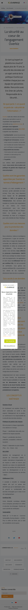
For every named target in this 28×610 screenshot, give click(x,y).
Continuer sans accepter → (9, 285)
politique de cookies (7, 336)
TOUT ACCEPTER (10, 341)
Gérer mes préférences (9, 346)
